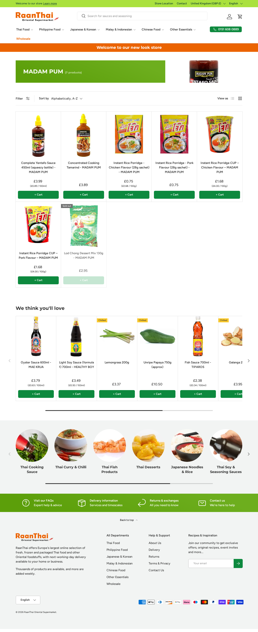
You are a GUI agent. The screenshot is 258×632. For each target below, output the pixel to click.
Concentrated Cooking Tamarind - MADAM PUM (84, 165)
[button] (240, 16)
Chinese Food (151, 29)
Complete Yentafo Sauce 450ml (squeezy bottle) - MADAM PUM (38, 167)
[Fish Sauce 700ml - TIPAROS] (198, 336)
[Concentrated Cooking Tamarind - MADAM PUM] (83, 134)
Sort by (44, 98)
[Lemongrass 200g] (117, 336)
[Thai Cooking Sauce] (32, 445)
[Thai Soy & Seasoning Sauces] (226, 445)
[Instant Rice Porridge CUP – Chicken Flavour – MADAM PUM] (219, 134)
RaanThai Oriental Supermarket (40, 612)
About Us (155, 543)
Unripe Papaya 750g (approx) (157, 365)
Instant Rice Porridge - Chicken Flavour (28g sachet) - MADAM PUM (129, 167)
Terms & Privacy (159, 563)
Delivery (154, 550)
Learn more (50, 3)
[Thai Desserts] (148, 445)
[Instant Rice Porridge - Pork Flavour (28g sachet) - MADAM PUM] (174, 134)
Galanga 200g (238, 362)
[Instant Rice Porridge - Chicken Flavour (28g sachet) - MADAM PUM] (129, 134)
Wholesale (23, 39)
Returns (154, 556)
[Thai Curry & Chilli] (70, 445)
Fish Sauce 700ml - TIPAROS (198, 365)
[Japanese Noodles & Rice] (187, 445)
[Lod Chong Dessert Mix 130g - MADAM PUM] (83, 224)
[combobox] (142, 16)
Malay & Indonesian (119, 29)
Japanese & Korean (83, 29)
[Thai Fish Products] (109, 445)
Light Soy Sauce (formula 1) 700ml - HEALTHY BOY (76, 365)
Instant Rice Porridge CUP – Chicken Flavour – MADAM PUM (220, 167)
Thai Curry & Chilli (70, 467)
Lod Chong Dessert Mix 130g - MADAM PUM (83, 255)
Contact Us (156, 570)
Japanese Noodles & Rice (187, 469)
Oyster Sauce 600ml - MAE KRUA (36, 365)
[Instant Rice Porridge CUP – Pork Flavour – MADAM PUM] (38, 224)
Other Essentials (181, 29)
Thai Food (22, 29)
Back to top (127, 520)
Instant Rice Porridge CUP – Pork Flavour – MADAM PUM (38, 255)
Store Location (164, 3)
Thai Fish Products (109, 469)
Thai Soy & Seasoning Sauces (226, 469)
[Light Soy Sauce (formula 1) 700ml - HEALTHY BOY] (76, 336)
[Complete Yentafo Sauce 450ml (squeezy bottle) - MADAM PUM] (38, 134)
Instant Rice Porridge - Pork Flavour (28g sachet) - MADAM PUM (174, 167)
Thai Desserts (148, 467)
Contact (182, 3)
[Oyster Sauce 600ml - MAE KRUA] (36, 336)
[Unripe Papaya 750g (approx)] (157, 336)
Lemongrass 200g (117, 362)
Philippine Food (49, 29)
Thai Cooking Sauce (32, 469)
